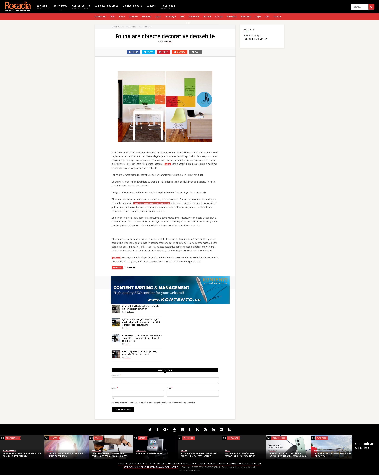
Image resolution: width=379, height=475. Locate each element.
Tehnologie (170, 16)
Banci (122, 16)
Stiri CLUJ (188, 464)
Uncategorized (130, 267)
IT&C (112, 16)
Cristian (128, 357)
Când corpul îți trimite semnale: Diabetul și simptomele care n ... (285, 454)
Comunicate (100, 16)
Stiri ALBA (122, 464)
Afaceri (219, 16)
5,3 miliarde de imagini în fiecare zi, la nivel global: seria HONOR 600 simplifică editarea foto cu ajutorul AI (141, 322)
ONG (267, 16)
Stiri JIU (224, 464)
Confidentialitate (132, 5)
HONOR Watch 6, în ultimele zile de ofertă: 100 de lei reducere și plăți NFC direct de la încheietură (142, 338)
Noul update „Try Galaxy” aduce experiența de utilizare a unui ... (329, 454)
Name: (115, 388)
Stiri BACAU (153, 464)
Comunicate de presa (106, 5)
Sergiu (49, 450)
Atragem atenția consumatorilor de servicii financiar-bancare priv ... (198, 454)
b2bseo (127, 328)
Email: (169, 388)
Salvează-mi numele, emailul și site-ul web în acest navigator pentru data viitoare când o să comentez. (153, 403)
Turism (187, 23)
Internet (207, 16)
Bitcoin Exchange (252, 35)
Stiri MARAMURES (237, 464)
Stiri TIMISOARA (148, 467)
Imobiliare (246, 16)
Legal (258, 16)
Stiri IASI (217, 464)
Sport (158, 16)
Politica (277, 16)
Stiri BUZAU (163, 464)
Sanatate (146, 16)
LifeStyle (133, 16)
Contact (151, 5)
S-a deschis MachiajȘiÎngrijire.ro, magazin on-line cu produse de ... (63, 454)
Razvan (169, 41)
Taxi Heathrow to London (255, 39)
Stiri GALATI (207, 464)
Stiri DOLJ (197, 464)
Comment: (116, 375)
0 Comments (146, 27)
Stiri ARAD (132, 464)
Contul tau (167, 6)
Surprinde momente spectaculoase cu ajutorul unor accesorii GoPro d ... (21, 454)
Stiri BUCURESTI (176, 464)
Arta (182, 16)
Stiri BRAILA (172, 467)
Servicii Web (60, 5)
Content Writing (81, 6)
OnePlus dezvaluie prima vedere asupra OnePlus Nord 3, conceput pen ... (111, 454)
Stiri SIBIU (136, 467)
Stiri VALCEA (161, 467)
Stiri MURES (250, 464)
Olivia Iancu (129, 312)
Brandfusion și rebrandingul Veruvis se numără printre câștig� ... (243, 454)
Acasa (43, 6)
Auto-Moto (194, 16)
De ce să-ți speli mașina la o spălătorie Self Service (154, 454)
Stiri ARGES (142, 464)
